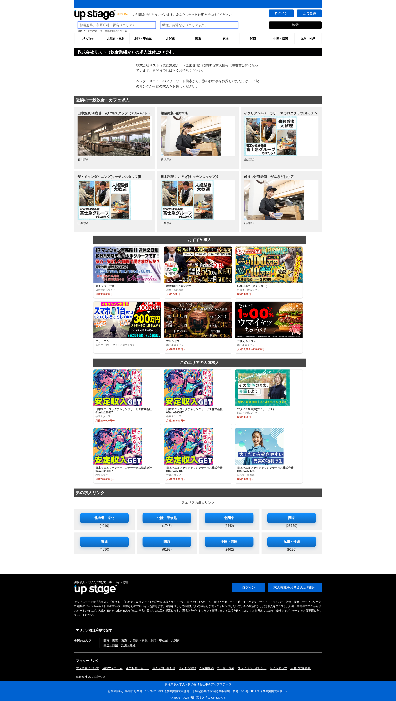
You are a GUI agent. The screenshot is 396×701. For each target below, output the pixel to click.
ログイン (281, 13)
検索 (295, 25)
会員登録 (309, 13)
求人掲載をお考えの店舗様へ (294, 587)
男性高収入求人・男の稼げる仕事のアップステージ (198, 684)
